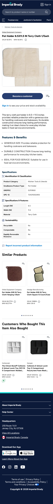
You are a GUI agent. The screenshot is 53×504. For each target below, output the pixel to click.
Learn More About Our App (15, 459)
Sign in (5, 105)
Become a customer (22, 96)
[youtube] (23, 467)
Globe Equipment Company (12, 32)
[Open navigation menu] (3, 20)
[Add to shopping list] (23, 263)
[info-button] (26, 40)
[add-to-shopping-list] (48, 96)
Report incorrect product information (24, 245)
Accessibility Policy (37, 482)
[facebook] (3, 467)
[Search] (46, 12)
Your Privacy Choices (24, 484)
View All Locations (10, 433)
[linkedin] (15, 467)
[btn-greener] (3, 380)
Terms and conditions (15, 482)
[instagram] (9, 467)
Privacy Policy (32, 479)
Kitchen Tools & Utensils (13, 27)
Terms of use (17, 479)
